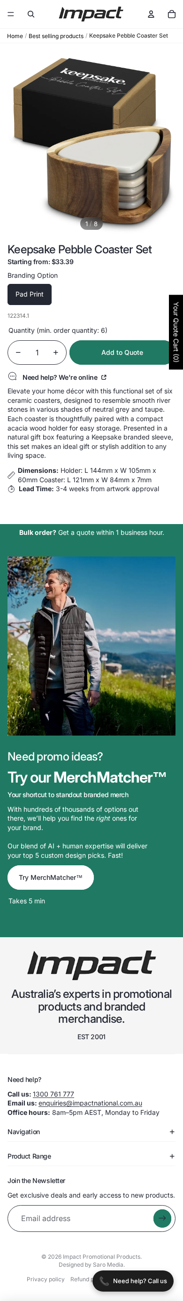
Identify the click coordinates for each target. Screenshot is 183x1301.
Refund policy (88, 1279)
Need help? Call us (133, 1281)
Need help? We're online (61, 377)
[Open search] (31, 14)
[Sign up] (162, 1218)
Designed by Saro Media (91, 1264)
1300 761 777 (53, 1094)
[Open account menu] (151, 14)
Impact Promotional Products (101, 1256)
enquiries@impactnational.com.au (90, 1103)
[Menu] (11, 14)
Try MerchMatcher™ (51, 877)
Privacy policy (46, 1279)
